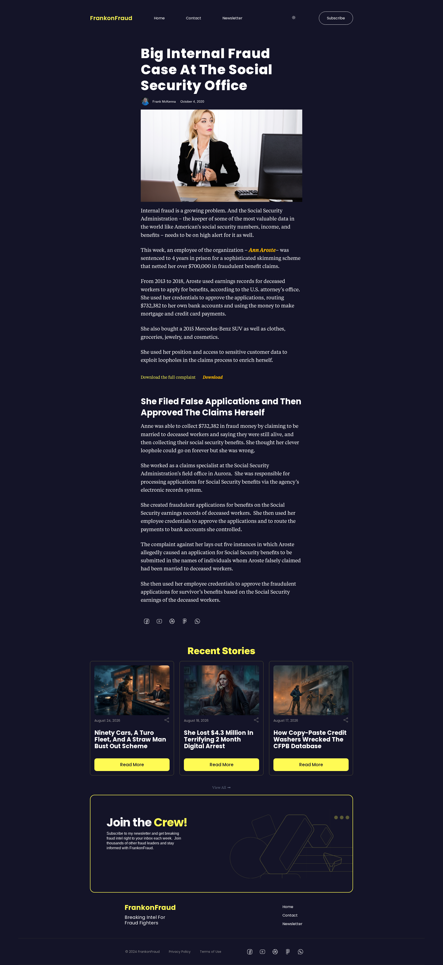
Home (159, 18)
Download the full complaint (168, 377)
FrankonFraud (111, 18)
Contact (193, 18)
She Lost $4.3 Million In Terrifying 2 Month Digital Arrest (218, 739)
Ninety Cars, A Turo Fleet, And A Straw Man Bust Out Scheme (130, 739)
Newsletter (232, 18)
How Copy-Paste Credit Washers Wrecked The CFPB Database (310, 739)
